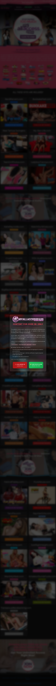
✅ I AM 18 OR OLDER (36, 365)
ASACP (34, 344)
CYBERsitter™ (14, 344)
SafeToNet (29, 344)
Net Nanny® (22, 344)
